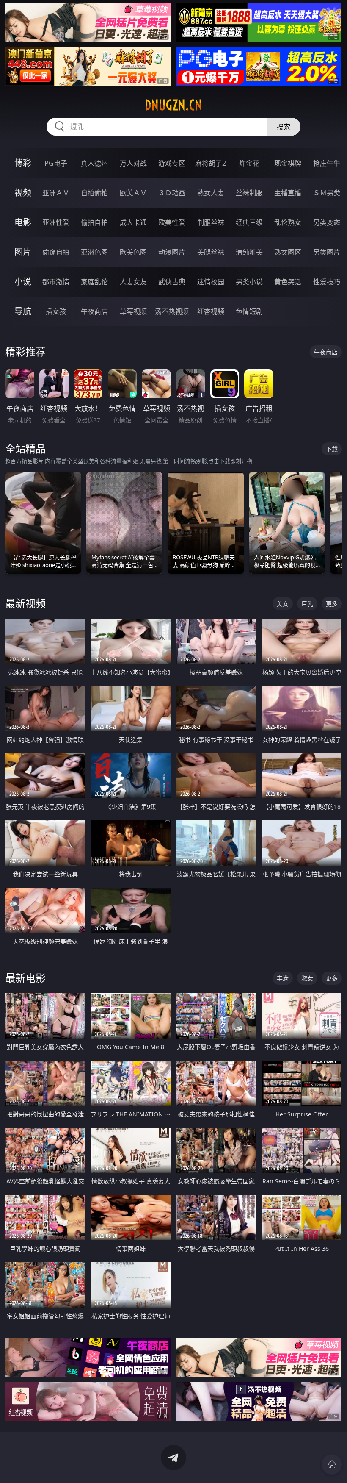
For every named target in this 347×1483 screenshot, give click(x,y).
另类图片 (326, 252)
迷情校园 (210, 281)
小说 (22, 281)
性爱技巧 (326, 281)
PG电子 (55, 163)
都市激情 (55, 281)
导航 (22, 311)
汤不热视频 (172, 311)
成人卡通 (133, 222)
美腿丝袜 (210, 252)
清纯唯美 (249, 252)
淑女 (307, 978)
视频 (22, 192)
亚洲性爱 (55, 222)
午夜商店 (94, 311)
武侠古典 (171, 281)
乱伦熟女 (287, 222)
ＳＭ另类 (326, 192)
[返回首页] (332, 1464)
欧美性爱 (171, 222)
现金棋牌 (287, 163)
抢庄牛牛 (326, 163)
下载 (332, 449)
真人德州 (94, 163)
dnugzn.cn (173, 105)
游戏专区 (171, 163)
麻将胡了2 (210, 163)
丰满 (283, 978)
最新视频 (25, 603)
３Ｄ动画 (171, 192)
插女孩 (56, 311)
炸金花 (249, 163)
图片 (22, 252)
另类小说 (249, 281)
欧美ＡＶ (133, 192)
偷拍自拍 (94, 222)
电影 (22, 222)
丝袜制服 (249, 192)
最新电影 (25, 978)
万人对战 (133, 163)
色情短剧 (249, 311)
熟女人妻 (210, 192)
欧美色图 (133, 252)
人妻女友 (133, 281)
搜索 (283, 126)
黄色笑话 (287, 281)
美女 (283, 604)
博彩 (22, 163)
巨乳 (307, 604)
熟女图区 (287, 252)
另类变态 (326, 222)
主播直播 (287, 192)
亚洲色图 (94, 252)
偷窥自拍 (55, 252)
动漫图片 (171, 252)
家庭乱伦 (94, 281)
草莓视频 (133, 311)
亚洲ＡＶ (55, 192)
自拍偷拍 (94, 192)
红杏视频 (210, 311)
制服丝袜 (210, 222)
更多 (332, 604)
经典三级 (249, 222)
